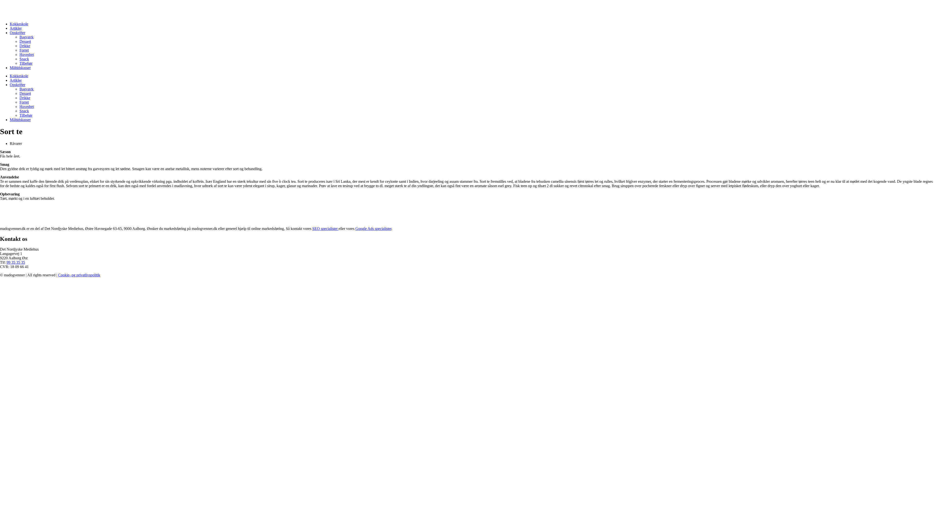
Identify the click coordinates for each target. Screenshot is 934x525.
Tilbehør (25, 63)
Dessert (25, 41)
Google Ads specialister (373, 229)
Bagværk (26, 37)
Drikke (24, 46)
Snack (24, 59)
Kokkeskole (19, 24)
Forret (24, 50)
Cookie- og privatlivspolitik (79, 275)
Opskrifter (17, 33)
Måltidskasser (20, 68)
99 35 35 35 (16, 262)
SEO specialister (325, 229)
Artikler (16, 28)
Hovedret (26, 54)
